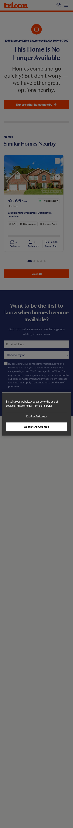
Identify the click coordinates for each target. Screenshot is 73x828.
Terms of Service (43, 405)
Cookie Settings (36, 416)
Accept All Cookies (36, 426)
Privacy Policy (24, 405)
